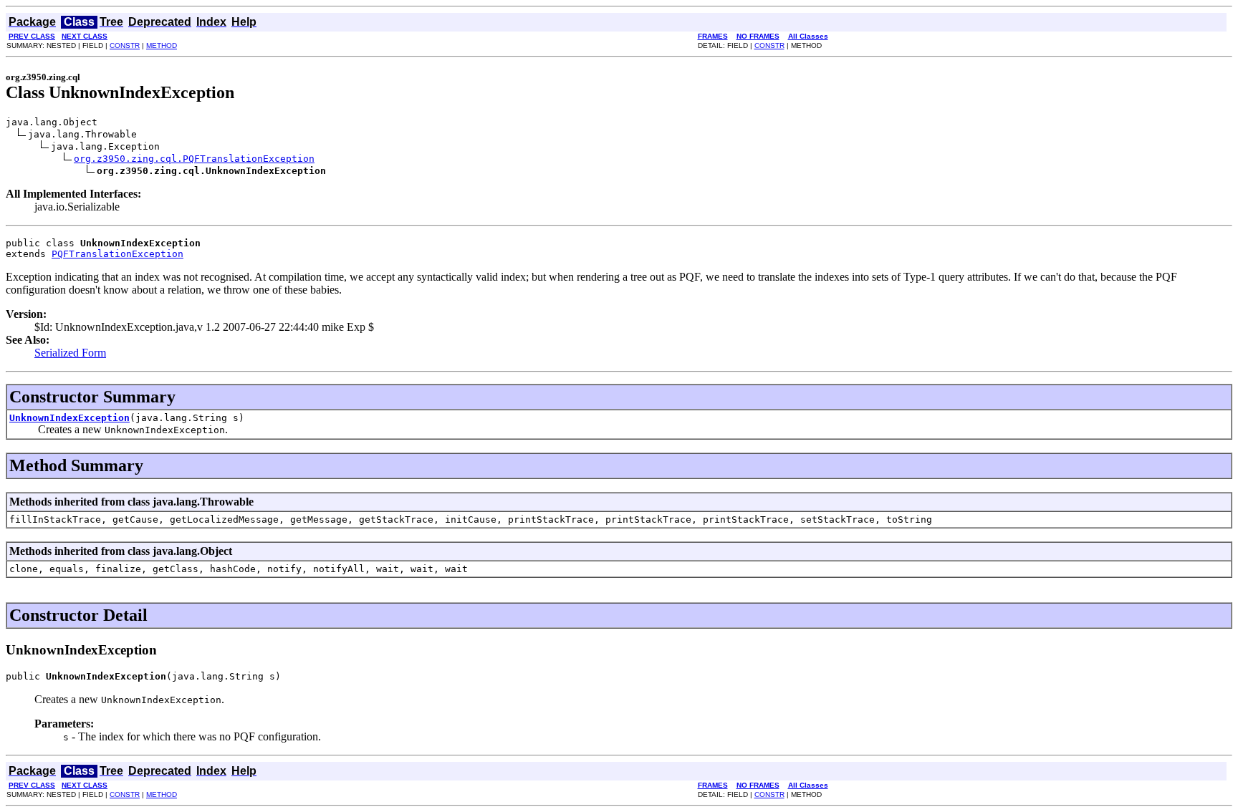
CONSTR (125, 45)
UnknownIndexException (69, 417)
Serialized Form (70, 353)
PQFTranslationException (117, 253)
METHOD (161, 45)
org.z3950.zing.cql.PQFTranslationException (194, 158)
